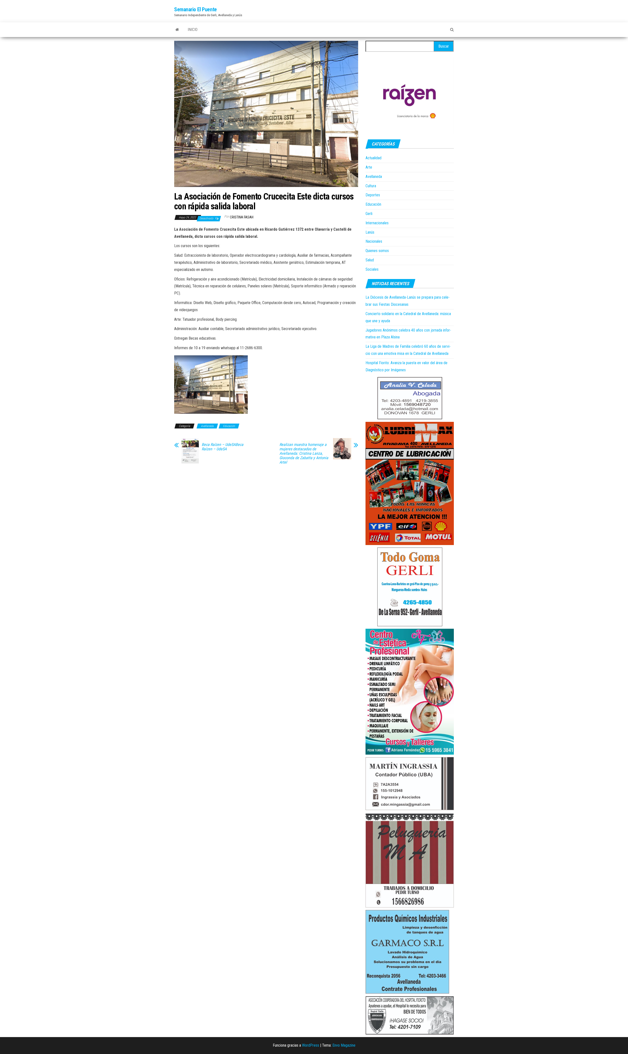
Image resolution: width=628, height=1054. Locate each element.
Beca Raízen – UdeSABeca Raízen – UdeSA (222, 446)
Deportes (373, 195)
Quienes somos (377, 250)
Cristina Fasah (241, 217)
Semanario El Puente (195, 9)
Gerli (369, 213)
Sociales (372, 269)
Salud (370, 260)
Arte (369, 167)
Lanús (370, 232)
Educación (229, 426)
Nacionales (374, 241)
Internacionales (377, 223)
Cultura (371, 186)
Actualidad (373, 158)
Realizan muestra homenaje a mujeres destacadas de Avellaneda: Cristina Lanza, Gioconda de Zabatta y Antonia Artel (303, 453)
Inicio (192, 29)
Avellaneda (207, 426)
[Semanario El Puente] (177, 29)
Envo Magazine (343, 1045)
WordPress (310, 1045)
